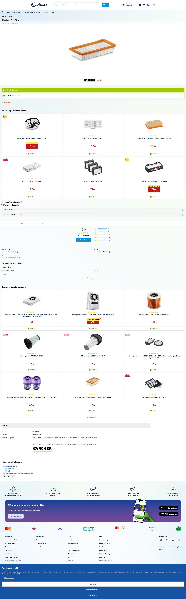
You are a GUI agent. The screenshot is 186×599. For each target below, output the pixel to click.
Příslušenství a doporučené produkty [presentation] (32, 224)
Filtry (53, 12)
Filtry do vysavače (9, 210)
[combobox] (77, 5)
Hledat (105, 5)
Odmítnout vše (93, 595)
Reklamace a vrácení (11, 547)
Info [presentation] (4, 224)
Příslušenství (46, 12)
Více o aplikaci (14, 516)
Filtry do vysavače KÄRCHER (12, 214)
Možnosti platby (10, 543)
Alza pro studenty (104, 554)
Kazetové (11, 468)
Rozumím (93, 584)
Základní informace (74, 547)
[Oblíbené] (144, 5)
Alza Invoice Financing (106, 561)
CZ (163, 549)
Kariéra (70, 557)
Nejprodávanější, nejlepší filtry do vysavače (19, 473)
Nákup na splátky (10, 554)
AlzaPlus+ (102, 547)
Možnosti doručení (11, 540)
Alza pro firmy (103, 540)
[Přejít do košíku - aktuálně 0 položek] (154, 5)
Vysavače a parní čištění (32, 12)
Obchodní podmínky (11, 557)
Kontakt (70, 540)
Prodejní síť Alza (10, 550)
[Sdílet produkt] (183, 19)
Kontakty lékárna (73, 543)
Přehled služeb (9, 564)
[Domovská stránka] (2, 12)
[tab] (3, 224)
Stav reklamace (41, 543)
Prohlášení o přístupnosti (13, 561)
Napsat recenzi (85, 240)
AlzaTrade (102, 557)
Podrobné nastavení (93, 590)
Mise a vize (71, 554)
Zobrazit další (91, 417)
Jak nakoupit (40, 547)
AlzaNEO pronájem (105, 543)
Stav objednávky (41, 540)
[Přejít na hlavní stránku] (39, 4)
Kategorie (6, 425)
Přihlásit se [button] (129, 5)
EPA (9, 471)
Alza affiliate (103, 550)
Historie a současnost (74, 550)
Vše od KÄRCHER (6, 16)
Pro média (71, 561)
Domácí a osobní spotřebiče (14, 12)
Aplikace (70, 564)
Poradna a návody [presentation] (13, 224)
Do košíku (33, 154)
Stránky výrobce (37, 435)
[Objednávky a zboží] (140, 5)
